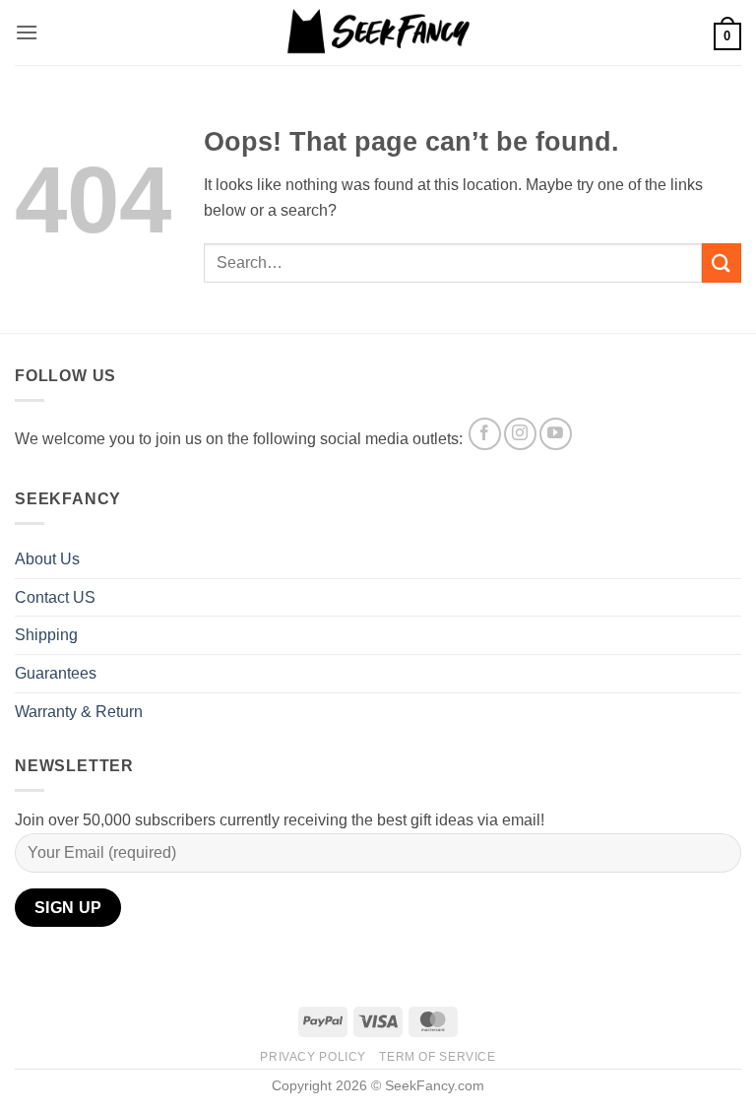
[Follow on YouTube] (555, 434)
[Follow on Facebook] (485, 434)
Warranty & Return (79, 711)
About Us (47, 559)
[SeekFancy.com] (378, 32)
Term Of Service (437, 1057)
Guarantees (55, 673)
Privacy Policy (313, 1057)
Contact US (55, 597)
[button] (26, 32)
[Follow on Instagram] (520, 434)
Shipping (46, 634)
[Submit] (721, 262)
